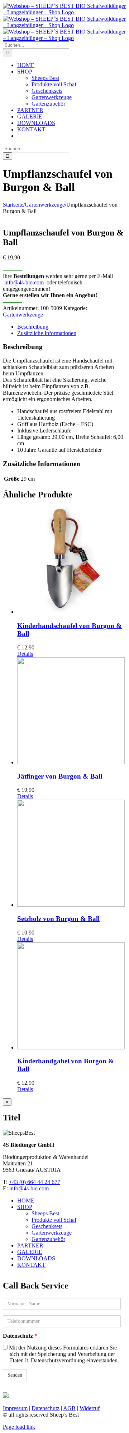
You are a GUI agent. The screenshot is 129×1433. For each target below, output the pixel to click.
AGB (69, 1408)
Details (25, 654)
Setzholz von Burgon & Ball (58, 918)
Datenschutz (20, 1336)
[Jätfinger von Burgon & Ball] (71, 711)
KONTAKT (31, 1265)
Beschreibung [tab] (32, 327)
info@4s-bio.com (24, 282)
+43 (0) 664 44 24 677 (34, 1182)
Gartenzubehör (48, 1239)
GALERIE (29, 1252)
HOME (25, 1200)
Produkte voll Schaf (54, 1220)
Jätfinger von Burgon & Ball (59, 776)
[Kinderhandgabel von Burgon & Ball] (71, 996)
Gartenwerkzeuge (23, 315)
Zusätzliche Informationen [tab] (46, 333)
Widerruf (90, 1408)
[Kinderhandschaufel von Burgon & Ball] (71, 561)
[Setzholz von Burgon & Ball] (71, 854)
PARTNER (30, 1245)
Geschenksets (47, 1226)
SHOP (24, 1207)
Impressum (15, 1408)
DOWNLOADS (36, 1258)
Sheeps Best (45, 1213)
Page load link (19, 1427)
